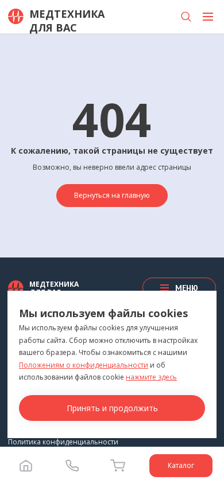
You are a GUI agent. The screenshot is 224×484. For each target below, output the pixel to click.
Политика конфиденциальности (63, 442)
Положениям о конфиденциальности (83, 365)
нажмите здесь (151, 377)
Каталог (181, 465)
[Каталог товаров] (208, 17)
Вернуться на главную (112, 195)
